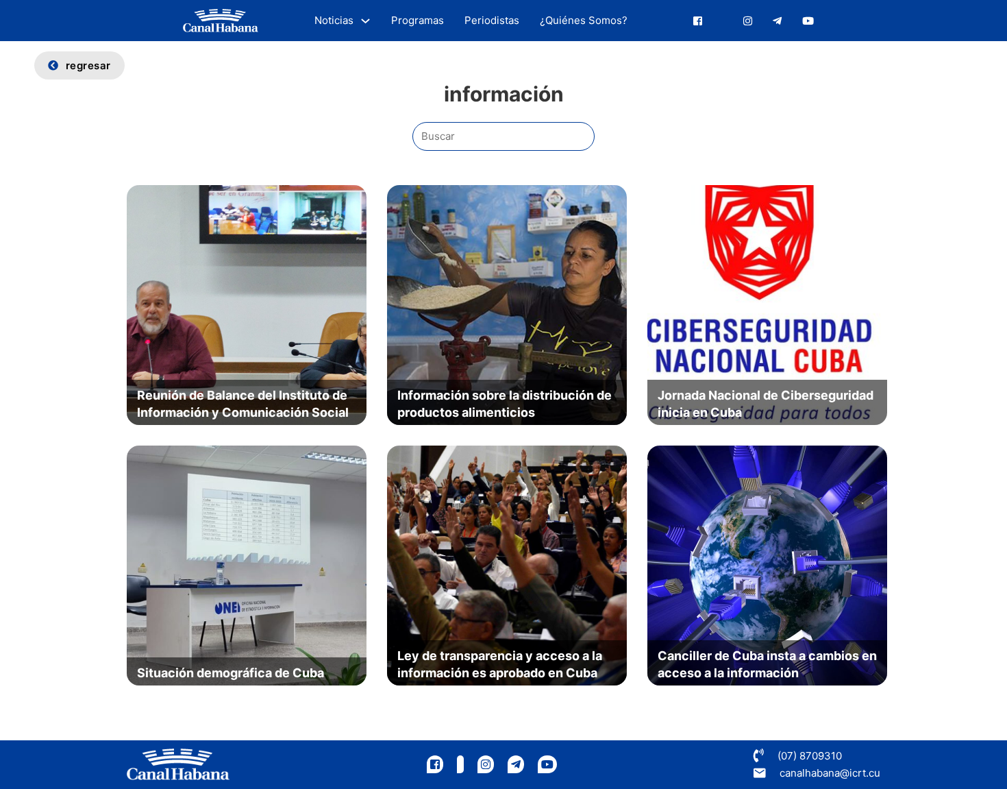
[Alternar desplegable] (365, 21)
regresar (88, 65)
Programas (417, 20)
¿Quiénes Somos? (583, 20)
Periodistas (491, 20)
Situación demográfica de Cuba (230, 673)
